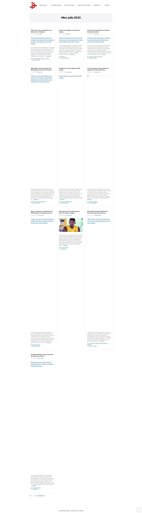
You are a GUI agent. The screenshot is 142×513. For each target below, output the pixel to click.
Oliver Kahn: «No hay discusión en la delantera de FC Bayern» (41, 31)
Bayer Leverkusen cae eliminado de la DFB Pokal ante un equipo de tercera (42, 212)
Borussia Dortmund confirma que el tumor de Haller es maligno (69, 212)
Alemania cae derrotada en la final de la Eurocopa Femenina (98, 31)
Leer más (48, 56)
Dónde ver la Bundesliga (84, 5)
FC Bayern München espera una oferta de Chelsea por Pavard (42, 355)
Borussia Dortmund (42, 201)
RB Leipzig (62, 56)
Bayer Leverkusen (36, 344)
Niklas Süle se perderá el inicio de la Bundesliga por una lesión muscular (41, 69)
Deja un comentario (36, 59)
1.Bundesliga (91, 56)
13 (36, 495)
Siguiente (41, 495)
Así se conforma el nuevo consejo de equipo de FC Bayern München (98, 69)
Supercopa (89, 344)
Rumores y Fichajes (69, 5)
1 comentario (63, 248)
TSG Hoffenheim (68, 201)
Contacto (107, 5)
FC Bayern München (36, 58)
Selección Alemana (56, 5)
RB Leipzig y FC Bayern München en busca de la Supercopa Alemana (97, 212)
